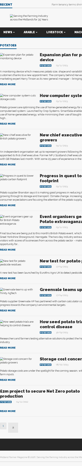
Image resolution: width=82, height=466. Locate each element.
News (8, 32)
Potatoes (8, 45)
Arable (29, 32)
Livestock (54, 32)
